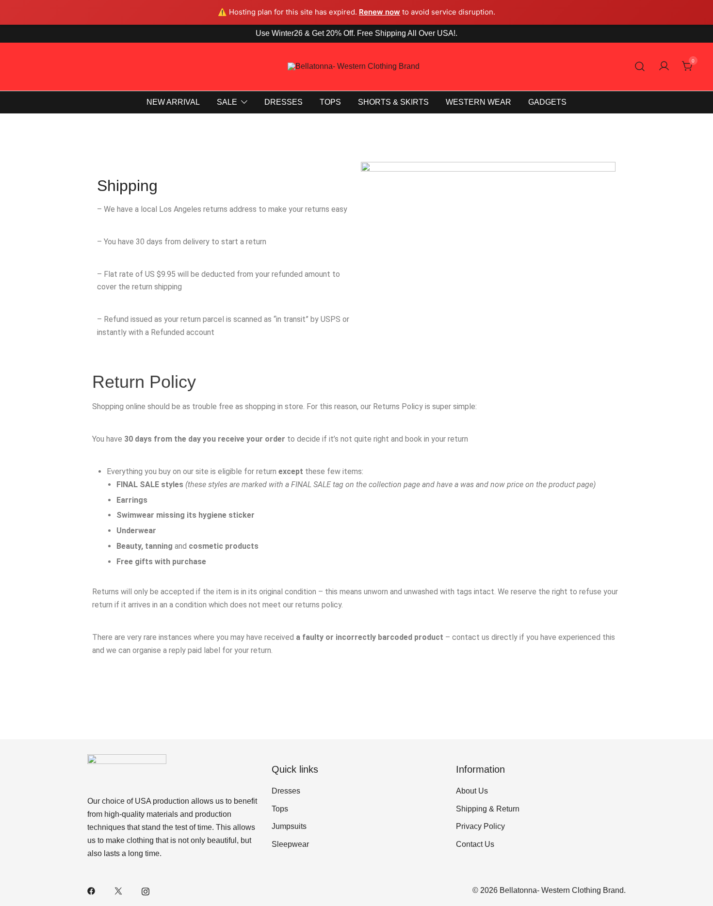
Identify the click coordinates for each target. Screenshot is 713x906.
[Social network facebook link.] (91, 890)
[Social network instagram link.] (145, 890)
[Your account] (664, 66)
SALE (227, 102)
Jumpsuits (289, 826)
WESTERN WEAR (478, 102)
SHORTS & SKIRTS (393, 102)
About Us (472, 791)
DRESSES (283, 102)
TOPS (330, 102)
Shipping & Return (487, 809)
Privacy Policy (480, 826)
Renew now (379, 11)
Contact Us (475, 844)
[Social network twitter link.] (118, 890)
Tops (280, 809)
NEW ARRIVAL (173, 102)
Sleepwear (290, 844)
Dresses (286, 791)
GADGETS (547, 102)
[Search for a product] (640, 66)
